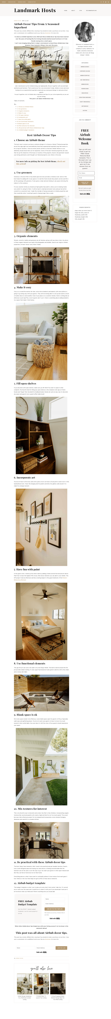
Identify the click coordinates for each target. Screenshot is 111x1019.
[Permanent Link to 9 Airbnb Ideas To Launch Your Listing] (41, 994)
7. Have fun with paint (24, 119)
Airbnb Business (85, 66)
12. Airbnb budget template (25, 130)
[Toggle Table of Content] (15, 104)
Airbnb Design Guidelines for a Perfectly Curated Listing (24, 998)
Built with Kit (55, 918)
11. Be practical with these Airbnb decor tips (30, 128)
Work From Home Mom (85, 97)
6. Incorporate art (22, 117)
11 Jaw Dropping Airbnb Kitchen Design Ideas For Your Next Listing (57, 998)
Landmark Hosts (35, 9)
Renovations (85, 93)
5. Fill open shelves (23, 115)
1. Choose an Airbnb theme (25, 106)
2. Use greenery (22, 109)
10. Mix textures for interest (26, 126)
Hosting (85, 110)
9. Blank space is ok (23, 123)
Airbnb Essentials (85, 75)
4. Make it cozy (21, 113)
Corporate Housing (85, 71)
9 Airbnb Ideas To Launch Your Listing (41, 997)
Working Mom (84, 88)
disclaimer (48, 33)
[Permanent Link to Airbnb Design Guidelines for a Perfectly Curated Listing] (24, 994)
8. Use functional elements (25, 121)
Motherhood (85, 106)
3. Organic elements (23, 111)
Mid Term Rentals (84, 79)
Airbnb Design (17, 20)
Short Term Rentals (85, 101)
